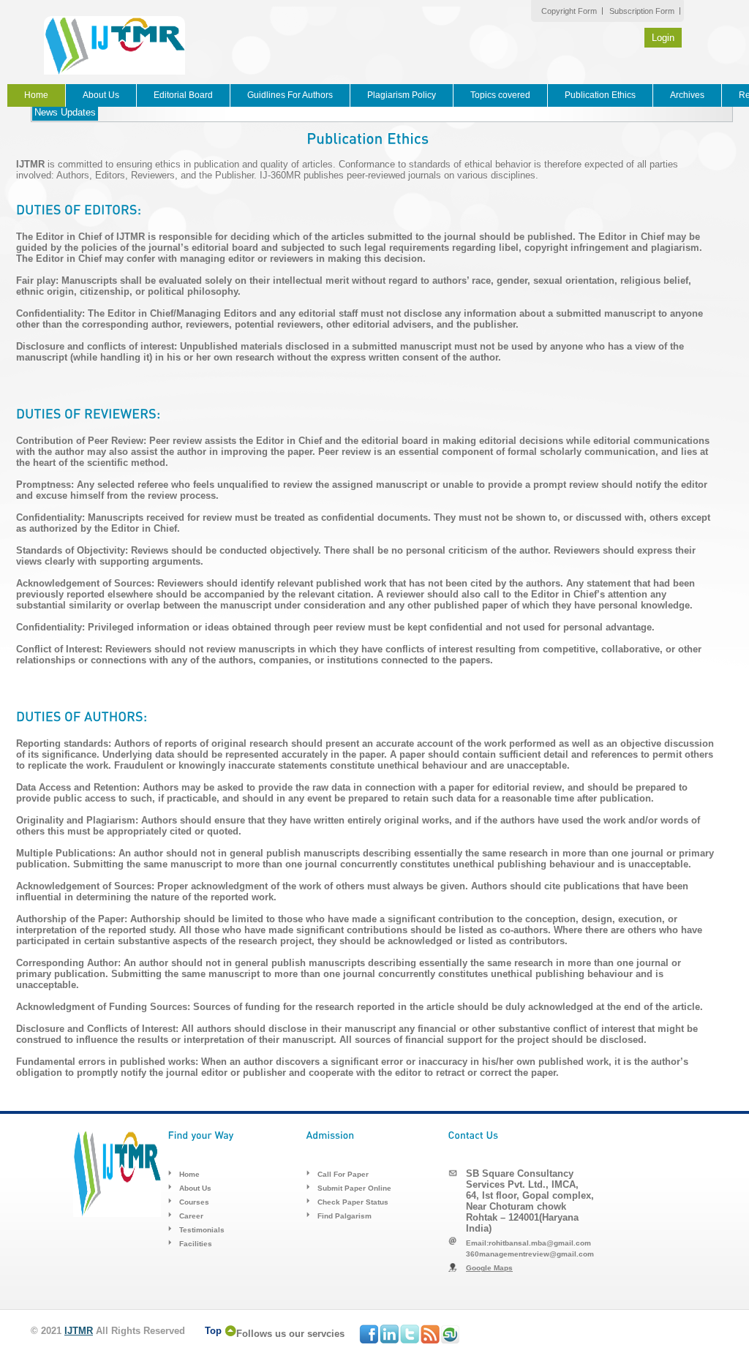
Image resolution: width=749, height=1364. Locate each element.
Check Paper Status (352, 1202)
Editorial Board (183, 95)
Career (191, 1216)
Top (213, 1330)
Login (663, 37)
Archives (687, 95)
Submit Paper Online (354, 1188)
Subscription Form (641, 11)
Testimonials (202, 1230)
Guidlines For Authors (290, 95)
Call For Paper (343, 1174)
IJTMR (78, 1330)
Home (36, 95)
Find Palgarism (344, 1216)
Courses (194, 1202)
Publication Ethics (600, 95)
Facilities (195, 1244)
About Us (101, 95)
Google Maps (489, 1268)
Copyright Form (569, 11)
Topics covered (500, 95)
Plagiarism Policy (401, 95)
